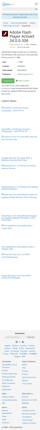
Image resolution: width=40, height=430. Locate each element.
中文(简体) (23, 354)
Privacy (25, 374)
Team (4, 419)
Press (4, 416)
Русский (24, 351)
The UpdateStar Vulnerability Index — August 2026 (19, 247)
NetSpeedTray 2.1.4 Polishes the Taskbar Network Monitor (20, 188)
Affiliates (25, 403)
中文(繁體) (33, 354)
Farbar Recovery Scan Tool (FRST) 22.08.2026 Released (16, 276)
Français (31, 345)
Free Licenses (27, 420)
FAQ (23, 368)
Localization (27, 417)
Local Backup (7, 380)
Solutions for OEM (29, 400)
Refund (25, 380)
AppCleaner (6, 389)
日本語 (14, 348)
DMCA (24, 364)
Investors (6, 422)
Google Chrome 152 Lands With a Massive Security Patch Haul (17, 159)
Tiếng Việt (14, 354)
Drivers (5, 370)
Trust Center (27, 383)
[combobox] (18, 9)
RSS (3, 403)
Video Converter (8, 383)
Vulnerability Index (9, 400)
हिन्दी (23, 356)
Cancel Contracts (29, 377)
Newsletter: (20, 333)
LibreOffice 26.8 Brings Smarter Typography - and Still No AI (16, 130)
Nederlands (30, 348)
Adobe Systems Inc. (16, 44)
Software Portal (28, 410)
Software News (8, 397)
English (8, 345)
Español (23, 345)
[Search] (36, 9)
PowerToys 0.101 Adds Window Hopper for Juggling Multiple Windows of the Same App (19, 217)
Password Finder (9, 377)
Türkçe (5, 354)
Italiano (8, 348)
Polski (6, 351)
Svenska (32, 351)
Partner (25, 397)
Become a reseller (29, 414)
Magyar (17, 356)
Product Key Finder (9, 374)
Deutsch (15, 345)
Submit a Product (29, 423)
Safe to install (23, 81)
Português (15, 351)
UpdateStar (6, 88)
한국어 (21, 348)
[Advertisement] (20, 302)
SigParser (6, 386)
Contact (25, 371)
